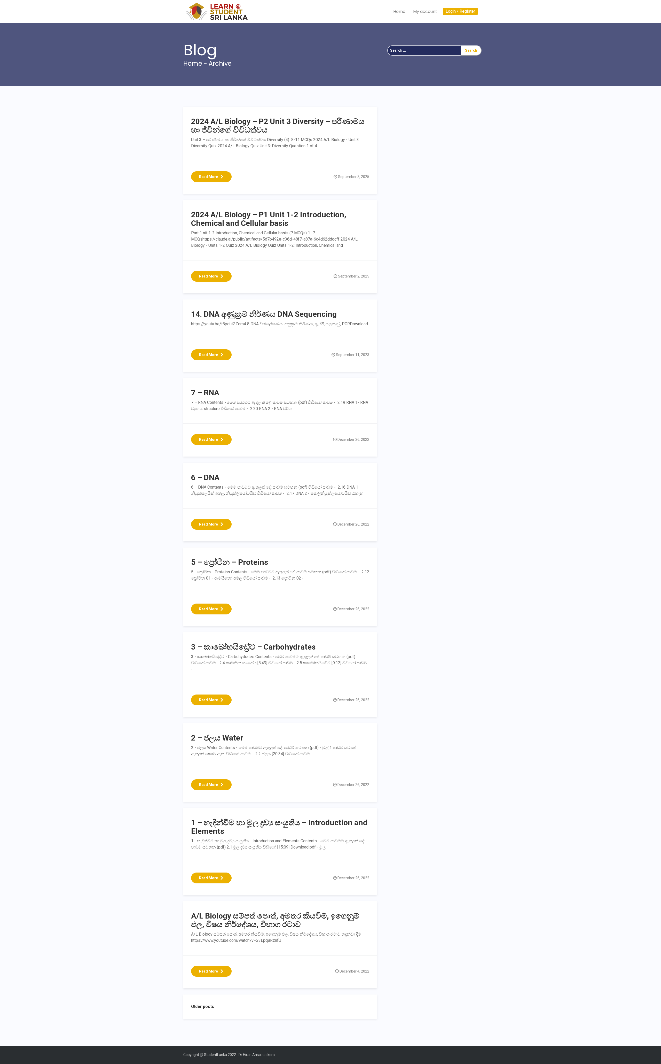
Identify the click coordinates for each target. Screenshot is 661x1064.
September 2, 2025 (353, 276)
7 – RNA (205, 392)
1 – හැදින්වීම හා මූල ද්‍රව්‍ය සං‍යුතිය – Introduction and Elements (279, 827)
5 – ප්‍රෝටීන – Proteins (229, 562)
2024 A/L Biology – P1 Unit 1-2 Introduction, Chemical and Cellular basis (268, 219)
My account (425, 11)
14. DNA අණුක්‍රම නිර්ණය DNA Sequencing (264, 314)
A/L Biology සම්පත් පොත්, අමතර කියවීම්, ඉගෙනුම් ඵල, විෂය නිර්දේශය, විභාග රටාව (275, 920)
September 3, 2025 (353, 177)
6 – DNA (205, 477)
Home (399, 11)
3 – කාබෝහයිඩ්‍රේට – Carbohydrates (253, 646)
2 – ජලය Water (217, 737)
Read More (208, 177)
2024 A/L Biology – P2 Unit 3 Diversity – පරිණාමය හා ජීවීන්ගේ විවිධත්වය (277, 125)
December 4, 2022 (354, 971)
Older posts (202, 1006)
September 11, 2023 (352, 355)
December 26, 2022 (353, 439)
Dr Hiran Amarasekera (257, 1055)
